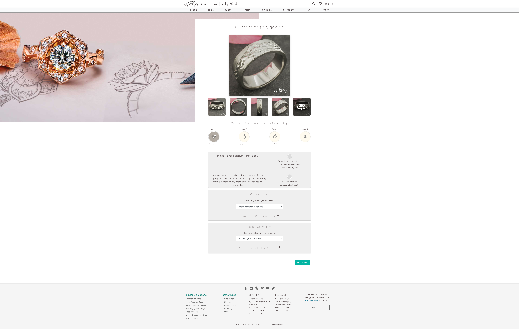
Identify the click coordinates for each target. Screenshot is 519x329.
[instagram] (251, 288)
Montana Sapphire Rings (196, 305)
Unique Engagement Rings (196, 315)
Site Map (228, 302)
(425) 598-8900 (281, 299)
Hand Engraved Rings (194, 302)
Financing (228, 309)
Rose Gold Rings (192, 312)
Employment (229, 299)
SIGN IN (328, 4)
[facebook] (246, 288)
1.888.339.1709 (312, 294)
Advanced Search (193, 318)
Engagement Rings (193, 299)
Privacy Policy (230, 305)
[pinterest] (257, 288)
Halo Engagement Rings (195, 309)
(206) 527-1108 (256, 299)
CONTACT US (317, 307)
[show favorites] (320, 4)
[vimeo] (262, 288)
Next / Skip (302, 262)
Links (226, 312)
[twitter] (273, 288)
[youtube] (267, 288)
